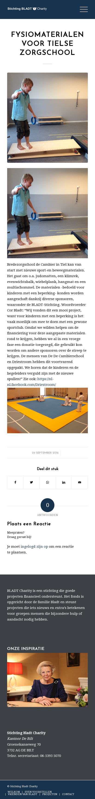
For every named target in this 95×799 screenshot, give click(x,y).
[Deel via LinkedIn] (64, 482)
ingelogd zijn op (34, 546)
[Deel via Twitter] (32, 482)
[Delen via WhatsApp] (48, 482)
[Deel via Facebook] (15, 482)
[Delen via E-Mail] (80, 482)
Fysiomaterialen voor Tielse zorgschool (47, 44)
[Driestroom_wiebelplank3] (47, 118)
